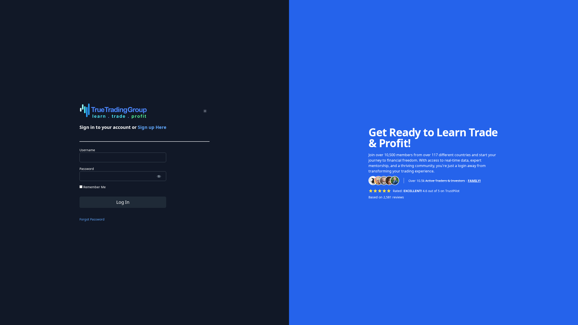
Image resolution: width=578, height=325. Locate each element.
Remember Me (94, 187)
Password (86, 169)
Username (87, 150)
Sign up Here (152, 127)
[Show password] (158, 176)
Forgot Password (92, 219)
